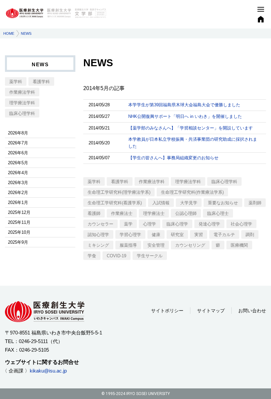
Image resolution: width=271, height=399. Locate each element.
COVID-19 (116, 255)
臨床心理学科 (224, 181)
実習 (198, 234)
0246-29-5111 (33, 341)
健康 (156, 234)
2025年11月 (19, 222)
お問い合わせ (252, 310)
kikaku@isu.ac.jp (48, 371)
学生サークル (150, 255)
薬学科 (94, 181)
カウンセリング (190, 245)
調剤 (250, 234)
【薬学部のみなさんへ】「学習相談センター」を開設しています (190, 127)
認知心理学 (98, 234)
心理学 (149, 224)
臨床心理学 (177, 224)
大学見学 (188, 202)
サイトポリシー (167, 310)
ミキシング (98, 245)
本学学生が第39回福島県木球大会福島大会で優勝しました (184, 104)
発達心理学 (209, 224)
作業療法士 (122, 213)
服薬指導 (128, 245)
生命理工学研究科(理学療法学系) (119, 192)
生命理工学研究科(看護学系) (115, 202)
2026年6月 (18, 152)
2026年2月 (18, 192)
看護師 (94, 213)
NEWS (40, 64)
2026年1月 (18, 202)
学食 (92, 255)
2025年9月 (18, 242)
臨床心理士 (218, 213)
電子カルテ (224, 234)
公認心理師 (186, 213)
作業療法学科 (152, 181)
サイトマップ (211, 310)
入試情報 (161, 202)
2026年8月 (18, 132)
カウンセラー (100, 224)
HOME (8, 33)
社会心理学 (241, 224)
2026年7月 (18, 142)
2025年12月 (19, 212)
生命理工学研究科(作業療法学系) (192, 192)
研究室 (177, 234)
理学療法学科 (188, 181)
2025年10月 (19, 232)
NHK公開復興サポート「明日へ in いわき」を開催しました (185, 116)
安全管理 (156, 245)
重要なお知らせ (223, 202)
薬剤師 (255, 202)
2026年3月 (18, 182)
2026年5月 (18, 162)
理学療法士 (154, 213)
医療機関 (239, 245)
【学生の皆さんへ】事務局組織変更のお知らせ (173, 157)
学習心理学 (130, 234)
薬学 (128, 224)
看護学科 (119, 181)
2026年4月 (18, 172)
